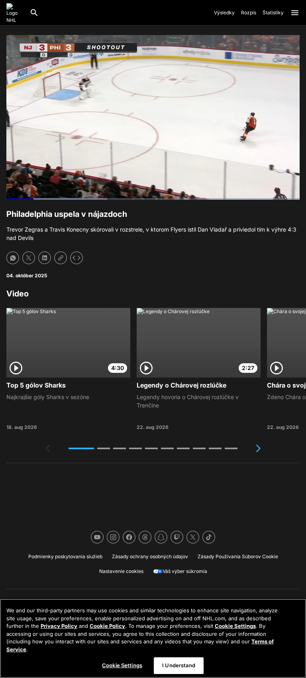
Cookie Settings (235, 626)
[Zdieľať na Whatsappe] (12, 257)
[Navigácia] (295, 13)
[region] (153, 638)
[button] (81, 448)
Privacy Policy (59, 626)
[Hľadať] (34, 13)
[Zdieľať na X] (28, 257)
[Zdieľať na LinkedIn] (44, 257)
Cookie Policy (107, 626)
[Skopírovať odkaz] (60, 257)
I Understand (178, 665)
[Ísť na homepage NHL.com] (14, 12)
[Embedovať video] (76, 257)
